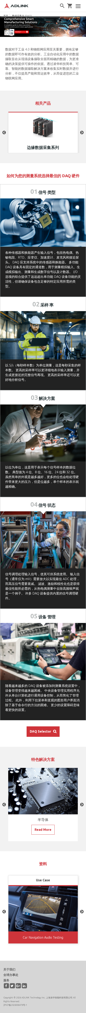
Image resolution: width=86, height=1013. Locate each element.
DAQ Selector (40, 731)
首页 (5, 15)
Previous (4, 132)
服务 (6, 980)
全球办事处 (10, 975)
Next (82, 132)
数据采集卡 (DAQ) (22, 15)
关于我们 (9, 969)
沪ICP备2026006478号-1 (15, 1005)
